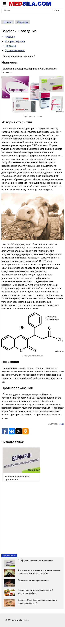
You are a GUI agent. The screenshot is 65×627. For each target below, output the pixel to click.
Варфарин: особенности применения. (36, 560)
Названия (10, 36)
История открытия (15, 41)
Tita (61, 423)
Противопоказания (15, 50)
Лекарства (22, 22)
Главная (8, 22)
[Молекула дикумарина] (32, 332)
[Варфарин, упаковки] (32, 94)
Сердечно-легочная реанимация (33, 580)
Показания (10, 45)
